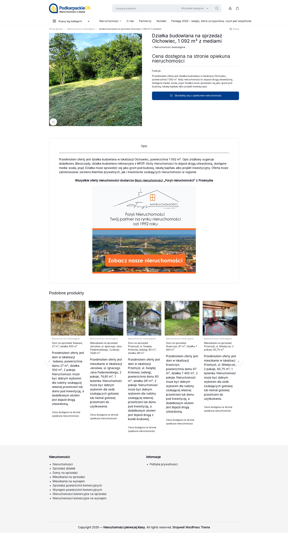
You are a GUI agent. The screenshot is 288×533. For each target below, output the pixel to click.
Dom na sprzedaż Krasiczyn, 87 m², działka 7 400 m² (181, 346)
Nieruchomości (108, 21)
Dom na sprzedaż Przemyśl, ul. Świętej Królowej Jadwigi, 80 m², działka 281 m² (142, 348)
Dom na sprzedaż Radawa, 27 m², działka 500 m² (67, 344)
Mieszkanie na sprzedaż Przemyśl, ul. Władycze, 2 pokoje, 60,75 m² (219, 346)
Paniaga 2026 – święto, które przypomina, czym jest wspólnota (211, 21)
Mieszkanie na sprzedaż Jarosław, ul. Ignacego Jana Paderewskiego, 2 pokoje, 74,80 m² (106, 348)
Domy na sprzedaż (65, 472)
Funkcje (156, 70)
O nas (130, 21)
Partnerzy (145, 21)
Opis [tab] (144, 146)
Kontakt (161, 21)
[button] (238, 361)
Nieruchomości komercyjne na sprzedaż (79, 494)
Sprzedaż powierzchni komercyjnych (77, 485)
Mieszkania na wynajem (69, 481)
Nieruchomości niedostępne (81, 29)
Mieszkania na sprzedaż (69, 477)
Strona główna (56, 29)
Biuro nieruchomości (149, 180)
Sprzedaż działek (64, 468)
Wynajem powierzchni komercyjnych (77, 489)
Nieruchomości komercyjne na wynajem (79, 498)
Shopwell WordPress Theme (191, 527)
